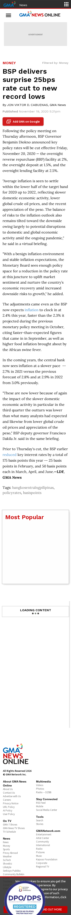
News (23, 5)
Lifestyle (7, 867)
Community (42, 841)
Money (6, 845)
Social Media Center (46, 810)
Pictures (40, 852)
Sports (6, 849)
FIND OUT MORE (52, 909)
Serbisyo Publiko (12, 870)
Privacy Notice (10, 803)
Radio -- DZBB (43, 792)
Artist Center (42, 838)
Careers (7, 800)
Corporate (41, 863)
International (43, 845)
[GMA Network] (9, 4)
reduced (10, 454)
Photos (40, 788)
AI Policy (7, 810)
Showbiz (7, 863)
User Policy (9, 814)
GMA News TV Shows (14, 828)
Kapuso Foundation (46, 859)
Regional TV (42, 866)
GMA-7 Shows (10, 824)
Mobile (39, 806)
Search (39, 820)
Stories (39, 824)
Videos (39, 785)
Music (39, 856)
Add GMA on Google (23, 121)
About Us (8, 789)
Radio (39, 848)
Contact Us (9, 792)
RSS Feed (41, 802)
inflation (31, 310)
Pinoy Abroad (10, 853)
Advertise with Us (12, 796)
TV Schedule (9, 831)
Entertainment (43, 834)
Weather (7, 856)
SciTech (7, 860)
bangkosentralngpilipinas (33, 487)
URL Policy (9, 807)
